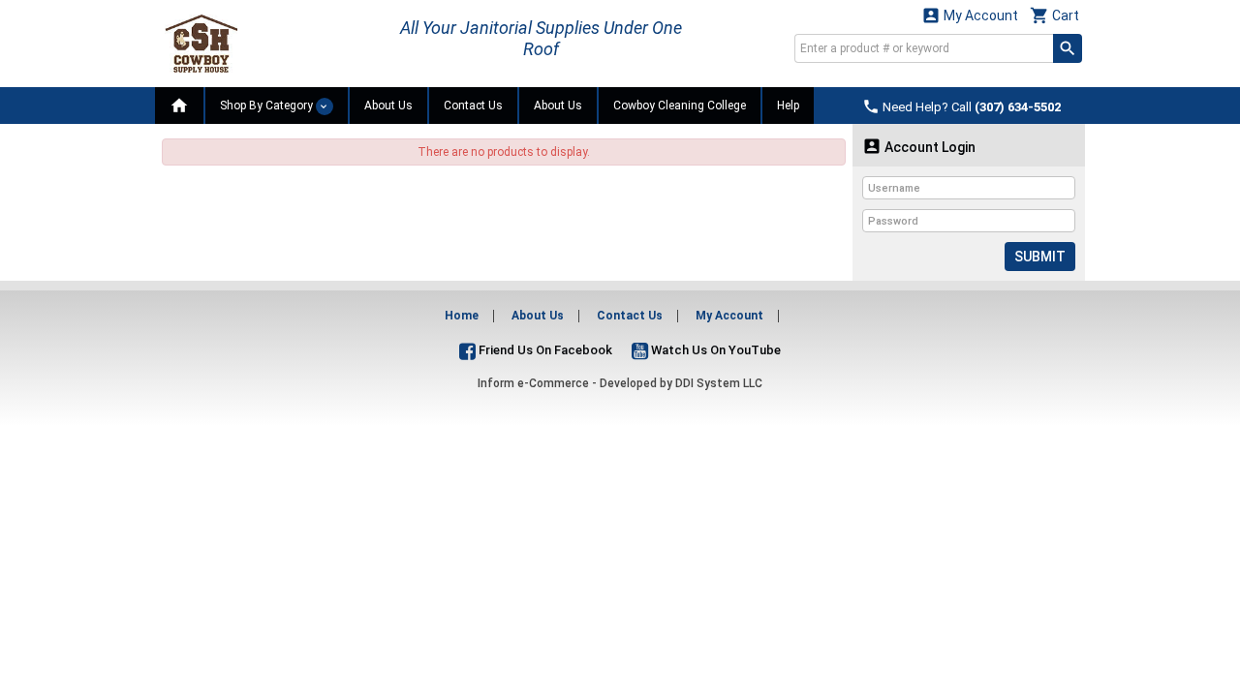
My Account (969, 15)
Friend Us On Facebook (544, 350)
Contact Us (473, 105)
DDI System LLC (718, 383)
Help (788, 105)
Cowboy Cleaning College (679, 105)
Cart (1054, 15)
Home (462, 315)
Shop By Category (268, 105)
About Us (388, 105)
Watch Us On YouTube (714, 350)
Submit (1040, 256)
